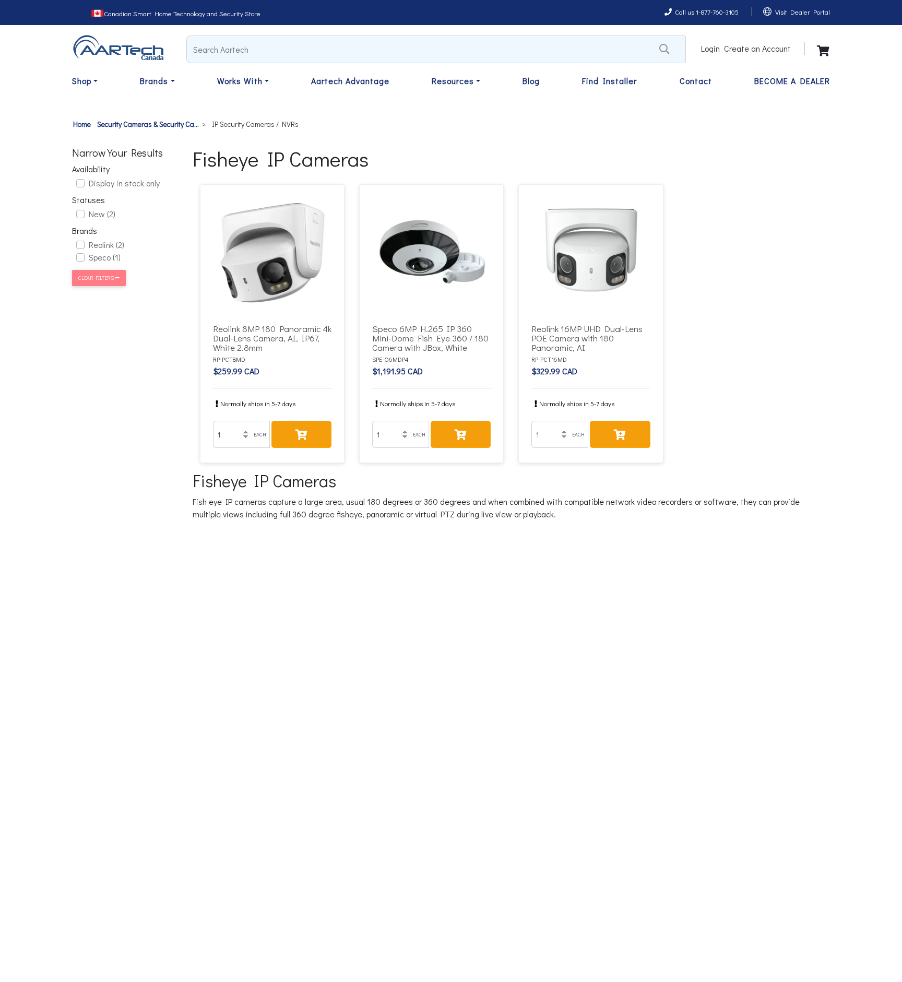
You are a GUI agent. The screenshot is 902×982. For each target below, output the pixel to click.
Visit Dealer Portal (802, 11)
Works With (240, 80)
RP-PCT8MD (229, 359)
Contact (696, 80)
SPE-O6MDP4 (390, 359)
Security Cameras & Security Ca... (148, 124)
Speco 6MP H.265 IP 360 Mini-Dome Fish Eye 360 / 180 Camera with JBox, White (430, 338)
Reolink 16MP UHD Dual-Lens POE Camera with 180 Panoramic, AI (587, 338)
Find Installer (609, 80)
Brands (154, 80)
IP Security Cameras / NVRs (255, 124)
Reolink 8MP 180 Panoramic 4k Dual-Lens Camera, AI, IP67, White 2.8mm (272, 338)
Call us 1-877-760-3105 (707, 11)
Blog (531, 80)
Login (710, 48)
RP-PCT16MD (549, 359)
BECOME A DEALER (792, 80)
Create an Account (757, 48)
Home (82, 124)
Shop (81, 80)
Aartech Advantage (350, 80)
